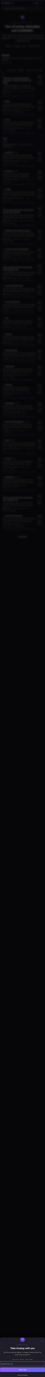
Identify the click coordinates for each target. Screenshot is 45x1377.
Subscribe (22, 1370)
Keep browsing (22, 1375)
